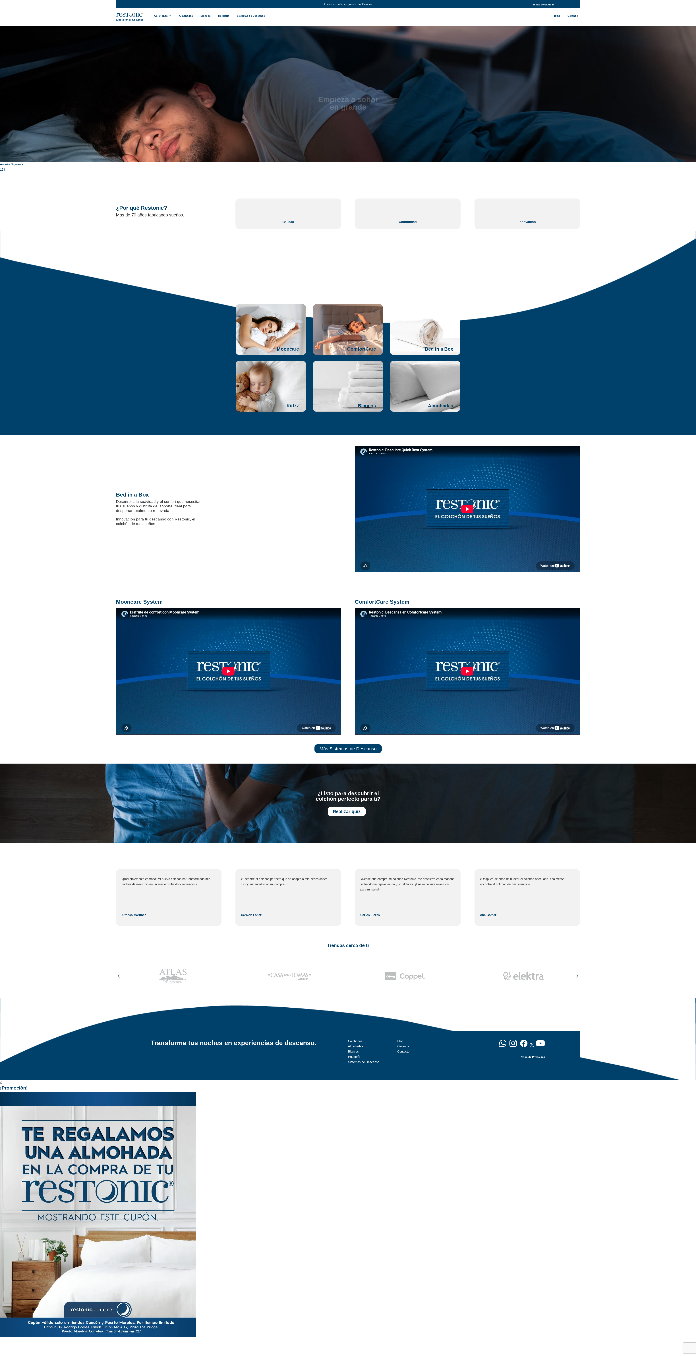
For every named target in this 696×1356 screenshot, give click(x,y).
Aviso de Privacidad (533, 1056)
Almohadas (186, 15)
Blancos (205, 15)
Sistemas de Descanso (251, 15)
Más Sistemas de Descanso (348, 748)
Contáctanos (364, 4)
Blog (557, 16)
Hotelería (223, 15)
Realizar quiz (347, 811)
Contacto (403, 1051)
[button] (577, 976)
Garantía (572, 16)
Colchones (161, 15)
